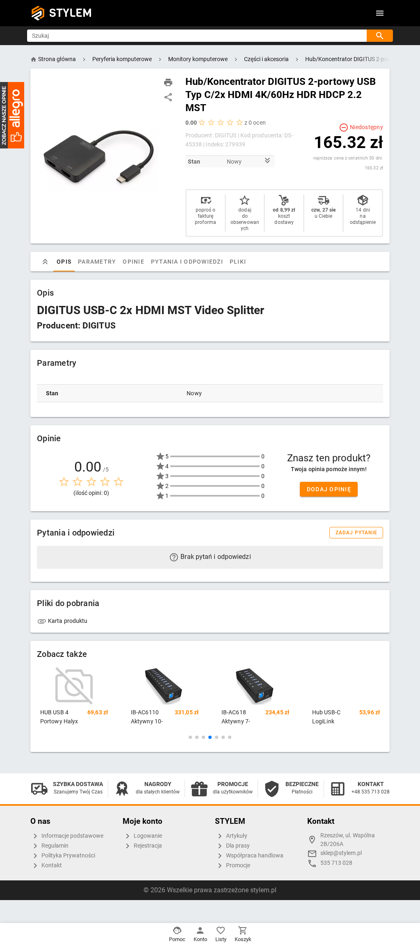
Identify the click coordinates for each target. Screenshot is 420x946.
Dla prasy (237, 845)
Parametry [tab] (97, 261)
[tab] (45, 261)
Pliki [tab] (238, 261)
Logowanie (147, 835)
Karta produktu (67, 621)
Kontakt (51, 865)
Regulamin (54, 845)
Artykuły (236, 835)
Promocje (237, 865)
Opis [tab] (64, 261)
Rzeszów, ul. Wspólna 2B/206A (347, 840)
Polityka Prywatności (67, 855)
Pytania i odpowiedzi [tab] (187, 261)
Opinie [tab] (133, 261)
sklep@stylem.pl (341, 853)
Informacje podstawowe (71, 835)
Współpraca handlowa (254, 855)
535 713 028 (336, 862)
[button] (190, 737)
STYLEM (70, 13)
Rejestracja (147, 845)
